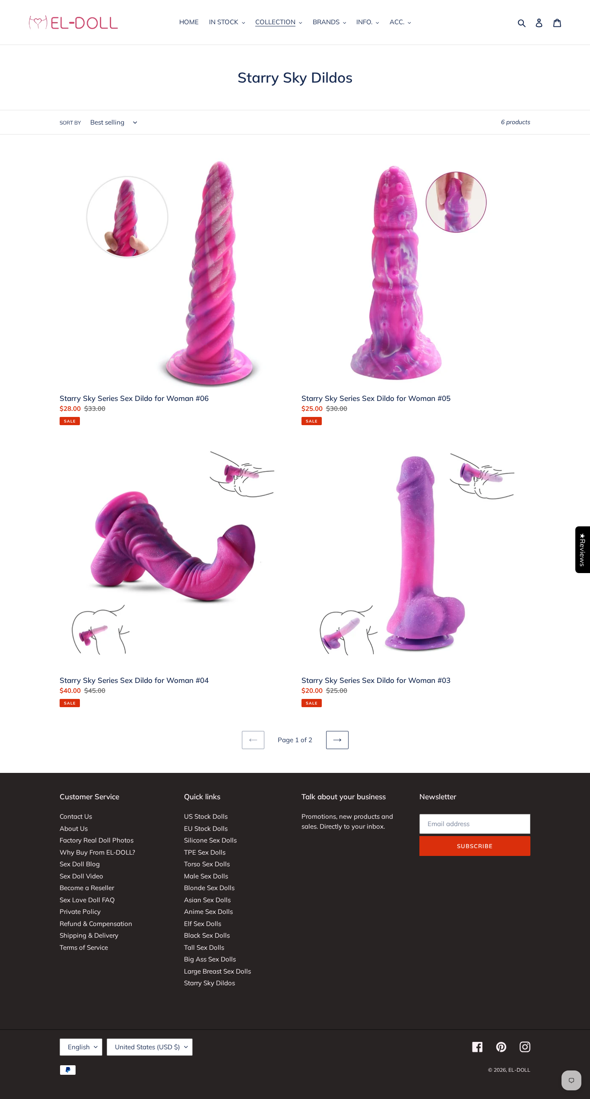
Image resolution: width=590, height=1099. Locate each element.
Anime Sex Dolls (208, 911)
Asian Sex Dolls (207, 900)
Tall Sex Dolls (204, 947)
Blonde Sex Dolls (209, 888)
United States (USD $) (147, 1047)
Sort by (70, 122)
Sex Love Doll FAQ (87, 900)
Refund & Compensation (96, 924)
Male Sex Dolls (206, 876)
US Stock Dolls (206, 816)
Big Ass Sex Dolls (210, 959)
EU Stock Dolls (206, 828)
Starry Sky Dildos (209, 983)
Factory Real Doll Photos (96, 840)
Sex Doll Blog (80, 864)
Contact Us (76, 816)
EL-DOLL (519, 1070)
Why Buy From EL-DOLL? (97, 852)
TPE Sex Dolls (204, 852)
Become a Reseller (87, 888)
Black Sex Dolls (207, 935)
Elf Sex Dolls (202, 924)
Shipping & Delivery (89, 935)
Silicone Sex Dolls (210, 840)
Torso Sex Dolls (207, 864)
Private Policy (80, 911)
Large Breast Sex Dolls (217, 971)
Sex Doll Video (81, 876)
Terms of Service (84, 947)
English (79, 1047)
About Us (74, 828)
